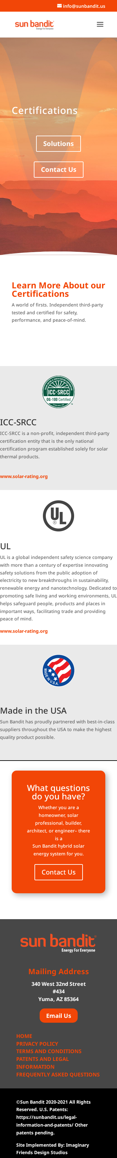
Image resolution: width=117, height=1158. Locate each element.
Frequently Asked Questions (58, 1074)
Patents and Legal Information (42, 1062)
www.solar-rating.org (24, 476)
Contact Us (58, 169)
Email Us (58, 1015)
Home (24, 1036)
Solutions (58, 143)
